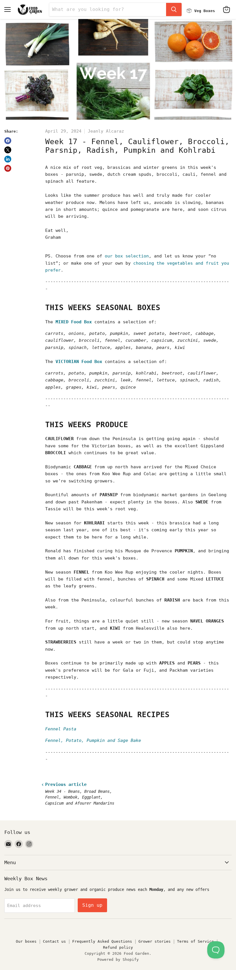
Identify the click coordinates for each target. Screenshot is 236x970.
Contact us (54, 941)
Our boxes (26, 941)
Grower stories (154, 941)
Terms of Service (195, 941)
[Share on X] (7, 149)
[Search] (174, 9)
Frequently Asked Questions (102, 941)
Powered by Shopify (118, 959)
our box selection (127, 256)
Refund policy (118, 947)
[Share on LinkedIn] (7, 159)
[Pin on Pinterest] (7, 168)
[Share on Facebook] (7, 140)
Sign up (92, 905)
